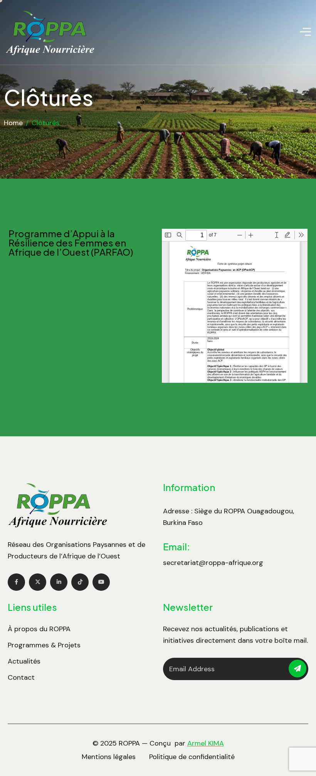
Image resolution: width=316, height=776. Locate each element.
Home (13, 122)
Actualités (24, 661)
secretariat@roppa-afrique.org (213, 562)
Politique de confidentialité (192, 756)
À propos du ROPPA (39, 629)
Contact (21, 677)
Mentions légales (109, 756)
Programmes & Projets (44, 645)
